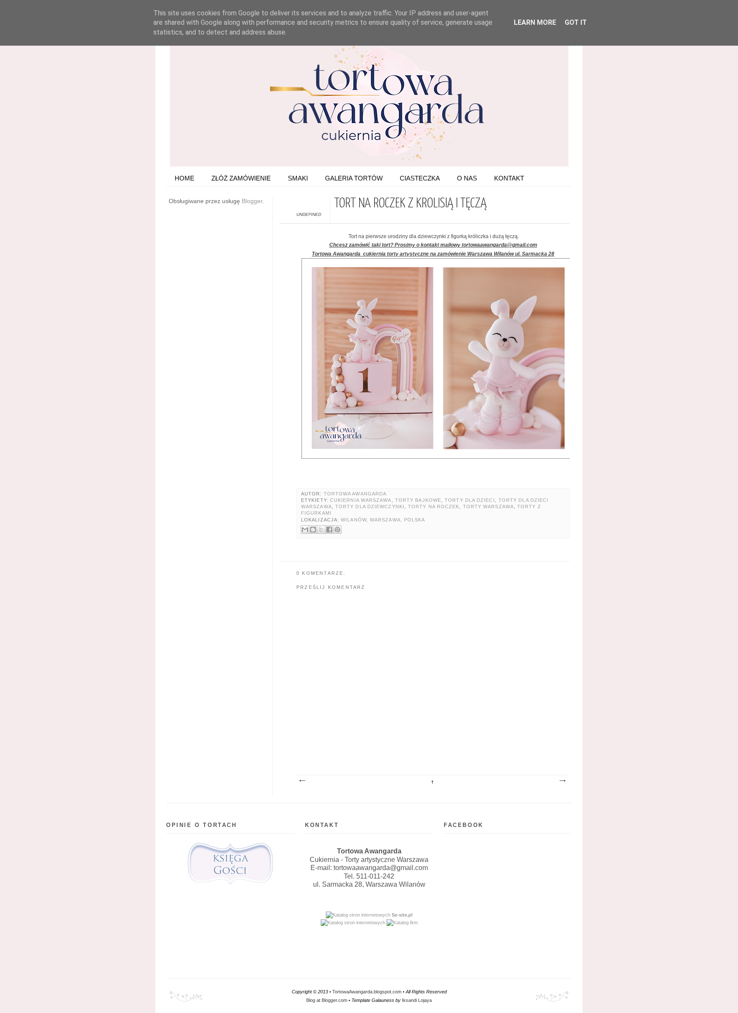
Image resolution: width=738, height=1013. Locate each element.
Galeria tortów (354, 178)
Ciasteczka (420, 178)
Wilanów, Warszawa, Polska (383, 519)
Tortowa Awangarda (355, 493)
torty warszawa (488, 506)
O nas (467, 178)
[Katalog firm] (402, 922)
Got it (576, 22)
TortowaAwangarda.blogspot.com (366, 991)
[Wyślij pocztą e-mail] (305, 529)
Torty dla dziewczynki (369, 506)
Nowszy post (302, 780)
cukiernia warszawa (361, 500)
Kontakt (509, 178)
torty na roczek (433, 506)
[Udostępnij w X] (321, 529)
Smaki (298, 178)
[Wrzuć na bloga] (313, 529)
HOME (184, 178)
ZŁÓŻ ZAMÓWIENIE (241, 178)
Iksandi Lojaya (417, 1000)
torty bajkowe (418, 500)
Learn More (535, 22)
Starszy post (562, 780)
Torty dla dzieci (470, 500)
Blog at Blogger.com (326, 1000)
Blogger (252, 201)
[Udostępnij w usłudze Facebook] (329, 529)
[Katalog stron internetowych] (358, 914)
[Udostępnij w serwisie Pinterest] (337, 529)
